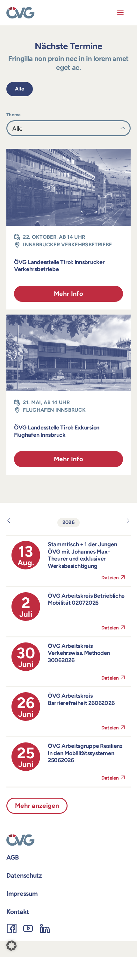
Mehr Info (68, 293)
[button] (11, 945)
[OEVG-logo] (20, 9)
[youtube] (28, 928)
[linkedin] (45, 928)
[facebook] (11, 928)
